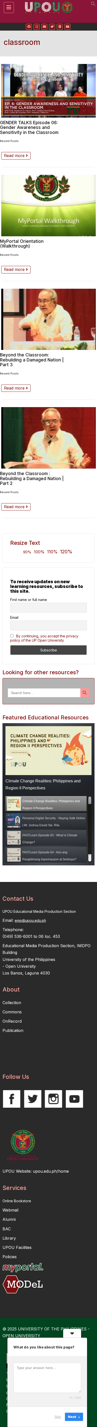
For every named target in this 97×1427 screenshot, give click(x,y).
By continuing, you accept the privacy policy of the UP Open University (44, 638)
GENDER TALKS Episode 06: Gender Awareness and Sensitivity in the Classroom (29, 127)
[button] (93, 4)
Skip (57, 1417)
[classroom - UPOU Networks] (47, 6)
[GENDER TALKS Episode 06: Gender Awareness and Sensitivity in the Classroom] (48, 91)
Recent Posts (9, 141)
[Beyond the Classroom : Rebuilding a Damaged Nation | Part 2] (48, 438)
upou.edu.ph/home (51, 1171)
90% (27, 552)
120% (66, 552)
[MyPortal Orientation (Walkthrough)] (48, 205)
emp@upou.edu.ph (30, 920)
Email (14, 617)
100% (39, 551)
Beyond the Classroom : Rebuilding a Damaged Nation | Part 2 (32, 478)
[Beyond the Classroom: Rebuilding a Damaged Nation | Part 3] (48, 319)
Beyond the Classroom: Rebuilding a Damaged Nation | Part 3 (32, 359)
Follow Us (15, 1076)
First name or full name (28, 599)
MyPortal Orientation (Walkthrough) (22, 244)
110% (52, 551)
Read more (15, 155)
